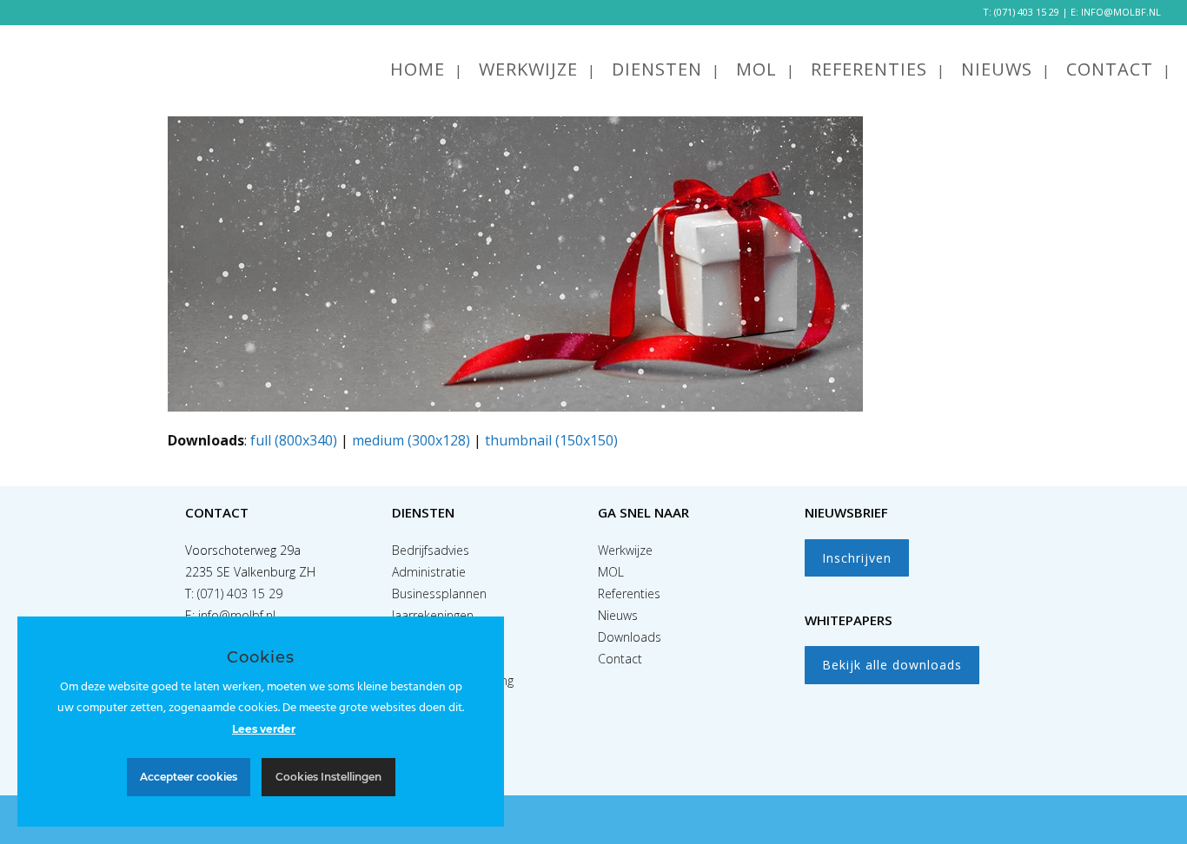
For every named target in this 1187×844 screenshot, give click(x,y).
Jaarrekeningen (433, 615)
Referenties (629, 593)
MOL (611, 572)
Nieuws (618, 615)
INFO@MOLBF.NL (1121, 11)
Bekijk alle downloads (892, 664)
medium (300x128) (411, 440)
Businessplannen (439, 593)
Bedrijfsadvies (430, 550)
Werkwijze (625, 550)
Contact (620, 658)
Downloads (629, 637)
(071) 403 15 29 (1026, 11)
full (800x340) (293, 440)
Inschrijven (857, 558)
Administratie (429, 572)
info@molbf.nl (236, 615)
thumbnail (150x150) (551, 440)
